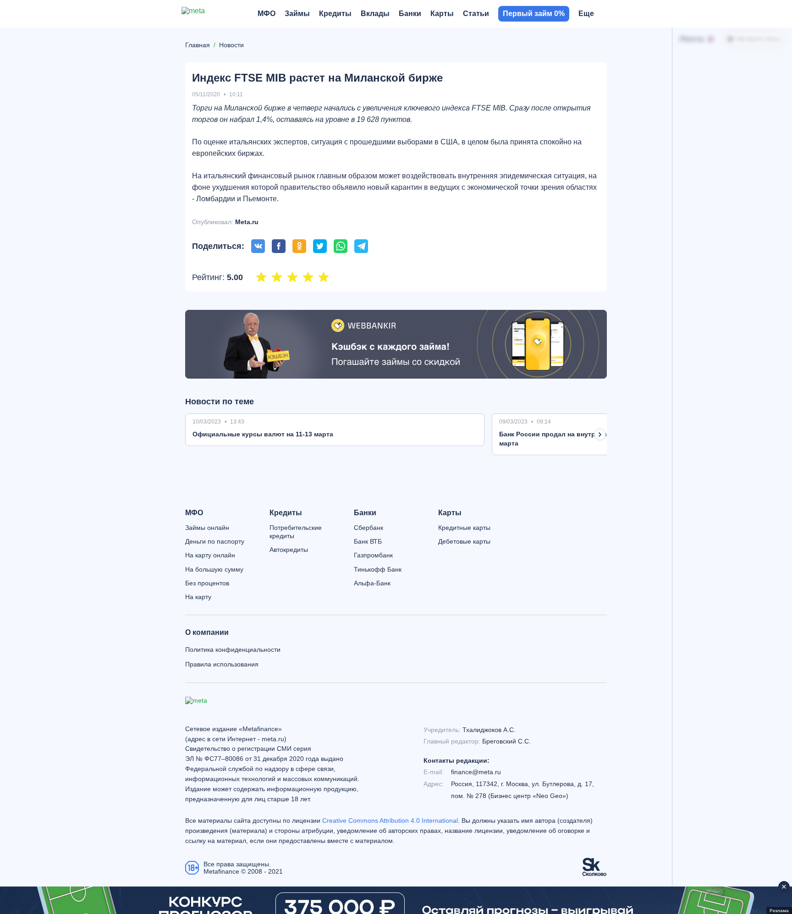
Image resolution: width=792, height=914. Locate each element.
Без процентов (207, 583)
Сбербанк (368, 527)
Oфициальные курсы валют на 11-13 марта (262, 434)
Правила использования (221, 664)
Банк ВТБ (368, 541)
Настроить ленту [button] (758, 39)
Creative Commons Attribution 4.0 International (390, 820)
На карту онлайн (210, 555)
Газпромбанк (373, 555)
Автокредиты (289, 549)
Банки (365, 513)
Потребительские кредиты (296, 532)
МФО (194, 513)
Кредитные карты (464, 527)
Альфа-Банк (372, 583)
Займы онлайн (207, 527)
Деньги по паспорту (214, 541)
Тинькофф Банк (378, 569)
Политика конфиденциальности (232, 649)
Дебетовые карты (464, 541)
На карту (198, 596)
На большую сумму (214, 569)
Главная (197, 45)
